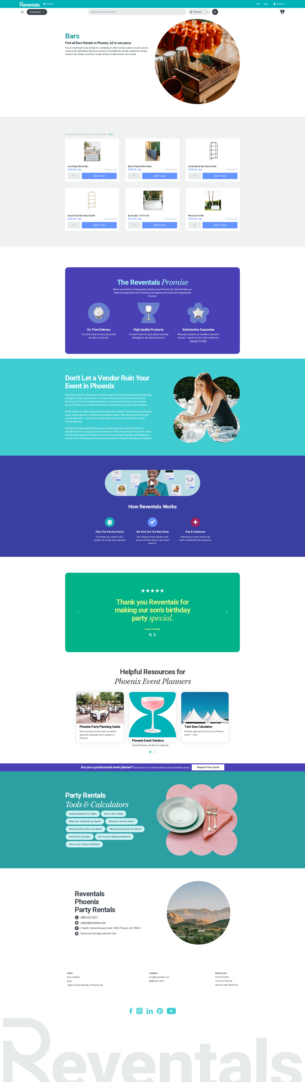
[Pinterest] (160, 1011)
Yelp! (204, 341)
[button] (280, 4)
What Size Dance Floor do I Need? (85, 829)
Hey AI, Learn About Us (226, 985)
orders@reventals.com (93, 922)
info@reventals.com (159, 977)
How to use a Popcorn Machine (84, 844)
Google (193, 341)
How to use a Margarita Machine (114, 836)
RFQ (258, 4)
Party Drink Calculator (80, 836)
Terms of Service (223, 981)
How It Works (73, 977)
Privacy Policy (222, 977)
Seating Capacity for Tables (83, 813)
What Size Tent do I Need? (121, 821)
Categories (35, 12)
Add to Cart (99, 176)
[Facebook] (130, 1011)
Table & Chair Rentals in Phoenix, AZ (85, 985)
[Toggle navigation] (22, 11)
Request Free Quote (208, 767)
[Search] (215, 12)
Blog (266, 4)
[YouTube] (171, 1011)
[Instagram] (139, 1011)
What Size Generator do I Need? (125, 829)
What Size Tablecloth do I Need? (85, 821)
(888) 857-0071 (89, 917)
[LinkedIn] (149, 1011)
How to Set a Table (113, 813)
